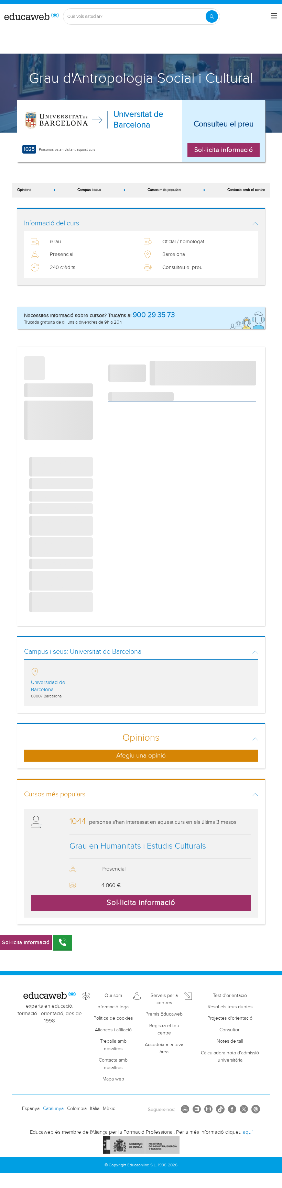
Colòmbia (77, 1108)
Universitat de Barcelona (138, 120)
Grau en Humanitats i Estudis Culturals (137, 846)
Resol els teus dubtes (230, 1007)
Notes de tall (230, 1041)
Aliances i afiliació (113, 1030)
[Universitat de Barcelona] (56, 120)
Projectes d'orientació (229, 1018)
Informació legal (113, 1007)
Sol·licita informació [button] (223, 150)
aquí (247, 1132)
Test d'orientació (230, 995)
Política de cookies (113, 1018)
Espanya (31, 1108)
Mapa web (113, 1079)
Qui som (113, 995)
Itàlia (94, 1108)
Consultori (229, 1030)
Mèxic (109, 1108)
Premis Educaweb (164, 1014)
